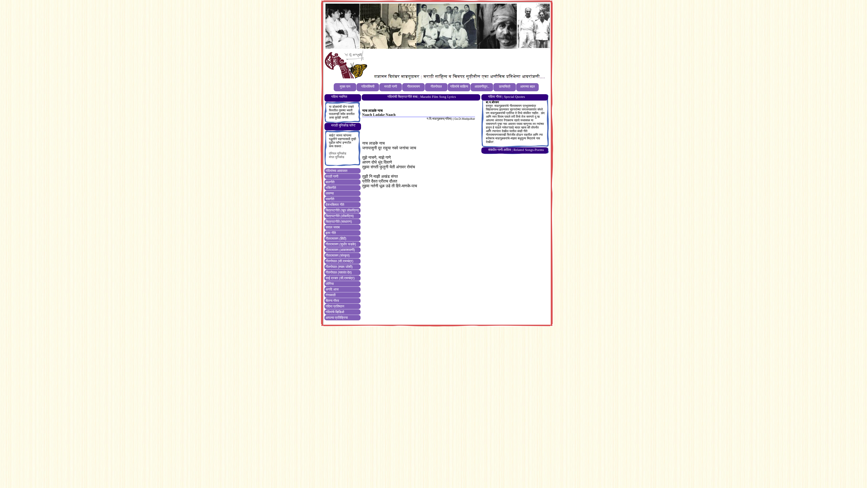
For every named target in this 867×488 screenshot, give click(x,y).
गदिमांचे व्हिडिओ (335, 312)
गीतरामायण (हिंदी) (336, 238)
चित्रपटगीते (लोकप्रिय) (340, 216)
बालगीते (330, 182)
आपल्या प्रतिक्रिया (337, 317)
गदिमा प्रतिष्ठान (335, 306)
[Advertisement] (451, 61)
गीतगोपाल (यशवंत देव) (339, 272)
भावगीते (330, 199)
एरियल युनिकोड (337, 153)
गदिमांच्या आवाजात (336, 171)
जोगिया (330, 284)
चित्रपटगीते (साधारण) (339, 221)
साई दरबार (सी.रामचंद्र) (340, 278)
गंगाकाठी (331, 295)
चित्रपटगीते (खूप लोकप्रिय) (342, 210)
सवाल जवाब (333, 227)
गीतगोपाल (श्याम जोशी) (339, 267)
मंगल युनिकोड (336, 157)
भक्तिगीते (331, 188)
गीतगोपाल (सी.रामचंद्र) (339, 261)
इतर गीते (331, 233)
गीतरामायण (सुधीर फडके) (341, 244)
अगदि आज (332, 289)
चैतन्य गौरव (332, 301)
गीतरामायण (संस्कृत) (338, 255)
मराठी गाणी (332, 176)
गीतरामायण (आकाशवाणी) (340, 250)
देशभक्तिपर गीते (335, 204)
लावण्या (330, 193)
